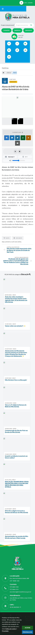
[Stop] (20, 151)
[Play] (15, 151)
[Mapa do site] (25, 50)
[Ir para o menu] (19, 57)
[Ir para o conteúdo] (15, 57)
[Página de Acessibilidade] (9, 57)
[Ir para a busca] (24, 57)
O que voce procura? (8, 25)
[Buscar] (31, 25)
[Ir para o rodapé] (7, 61)
